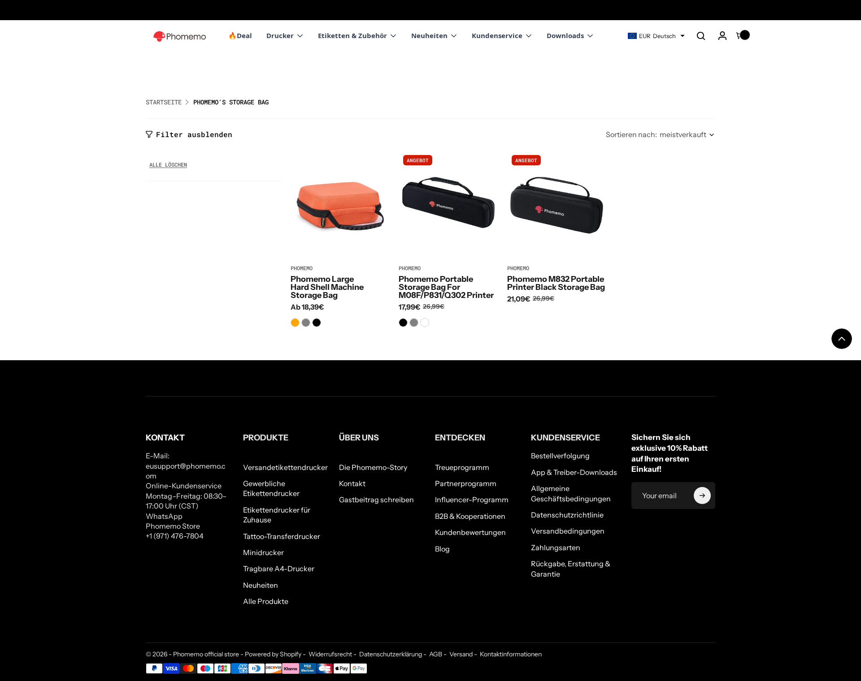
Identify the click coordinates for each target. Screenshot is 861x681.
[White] (424, 322)
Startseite (164, 102)
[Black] (316, 322)
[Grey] (305, 322)
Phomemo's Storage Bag (231, 102)
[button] (701, 36)
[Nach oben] (841, 338)
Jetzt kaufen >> (77, 10)
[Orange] (295, 322)
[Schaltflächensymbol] (702, 495)
